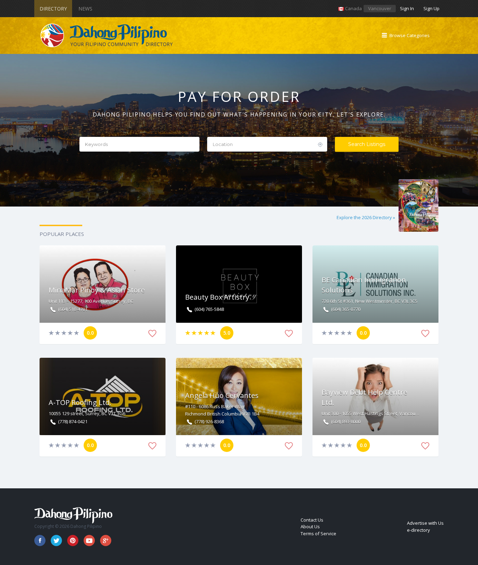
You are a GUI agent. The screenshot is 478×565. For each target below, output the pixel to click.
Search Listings (366, 144)
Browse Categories (409, 35)
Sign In (407, 8)
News (85, 8)
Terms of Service (318, 533)
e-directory (418, 530)
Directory (53, 8)
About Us (310, 526)
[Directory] (107, 35)
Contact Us (312, 520)
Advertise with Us (425, 523)
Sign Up (431, 8)
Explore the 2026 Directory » (366, 217)
